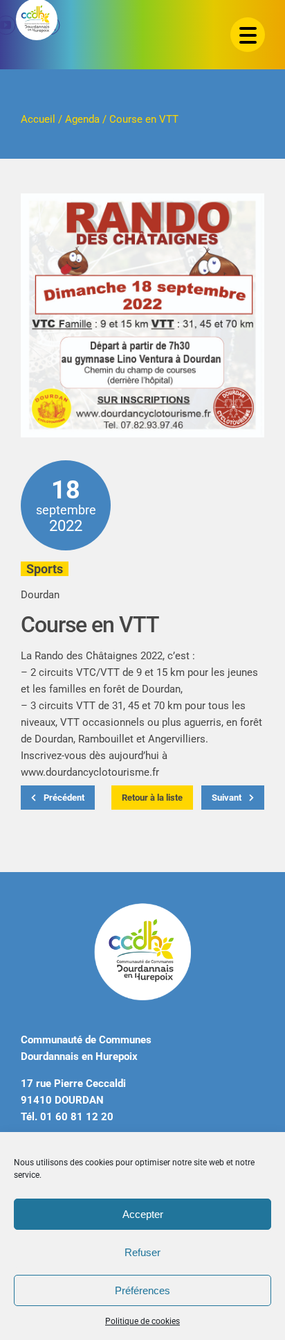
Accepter (142, 1214)
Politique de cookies (142, 1321)
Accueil (38, 119)
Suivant (227, 797)
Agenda (82, 119)
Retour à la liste (152, 797)
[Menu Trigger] (247, 34)
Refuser (142, 1252)
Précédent (63, 797)
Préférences (142, 1290)
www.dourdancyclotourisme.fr (90, 772)
